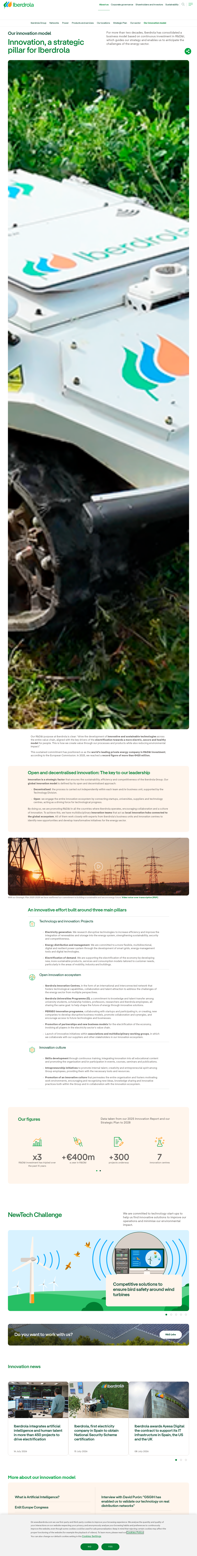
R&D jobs (170, 1335)
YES (110, 1547)
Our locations (103, 23)
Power (65, 23)
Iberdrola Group (38, 23)
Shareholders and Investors (149, 5)
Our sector (135, 23)
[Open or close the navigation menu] (191, 6)
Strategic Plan (120, 23)
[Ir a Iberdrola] (14, 5)
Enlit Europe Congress (31, 1507)
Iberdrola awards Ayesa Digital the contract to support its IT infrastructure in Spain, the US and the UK (159, 1433)
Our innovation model (155, 23)
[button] (96, 1170)
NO (89, 1547)
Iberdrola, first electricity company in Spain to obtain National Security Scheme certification (96, 1433)
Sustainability (172, 5)
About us (104, 5)
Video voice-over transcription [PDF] (140, 898)
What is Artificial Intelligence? (37, 1497)
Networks (54, 23)
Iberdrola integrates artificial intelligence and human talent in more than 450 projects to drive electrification (38, 1433)
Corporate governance (122, 5)
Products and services (83, 23)
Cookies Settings (91, 1536)
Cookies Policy (135, 1532)
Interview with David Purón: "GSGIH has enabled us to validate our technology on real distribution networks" (135, 1502)
